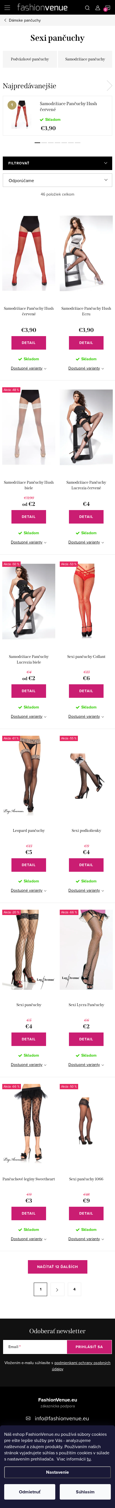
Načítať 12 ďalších (57, 1266)
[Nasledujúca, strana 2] (57, 1289)
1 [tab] (37, 142)
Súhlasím (85, 1492)
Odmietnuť (29, 1492)
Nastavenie (57, 1472)
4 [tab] (57, 142)
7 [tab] (77, 142)
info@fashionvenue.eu (62, 1418)
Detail (29, 342)
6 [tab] (71, 142)
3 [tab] (51, 142)
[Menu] (7, 7)
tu (89, 1459)
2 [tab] (44, 142)
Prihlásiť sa (89, 1346)
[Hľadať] (87, 7)
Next (109, 85)
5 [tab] (64, 142)
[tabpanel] (57, 116)
